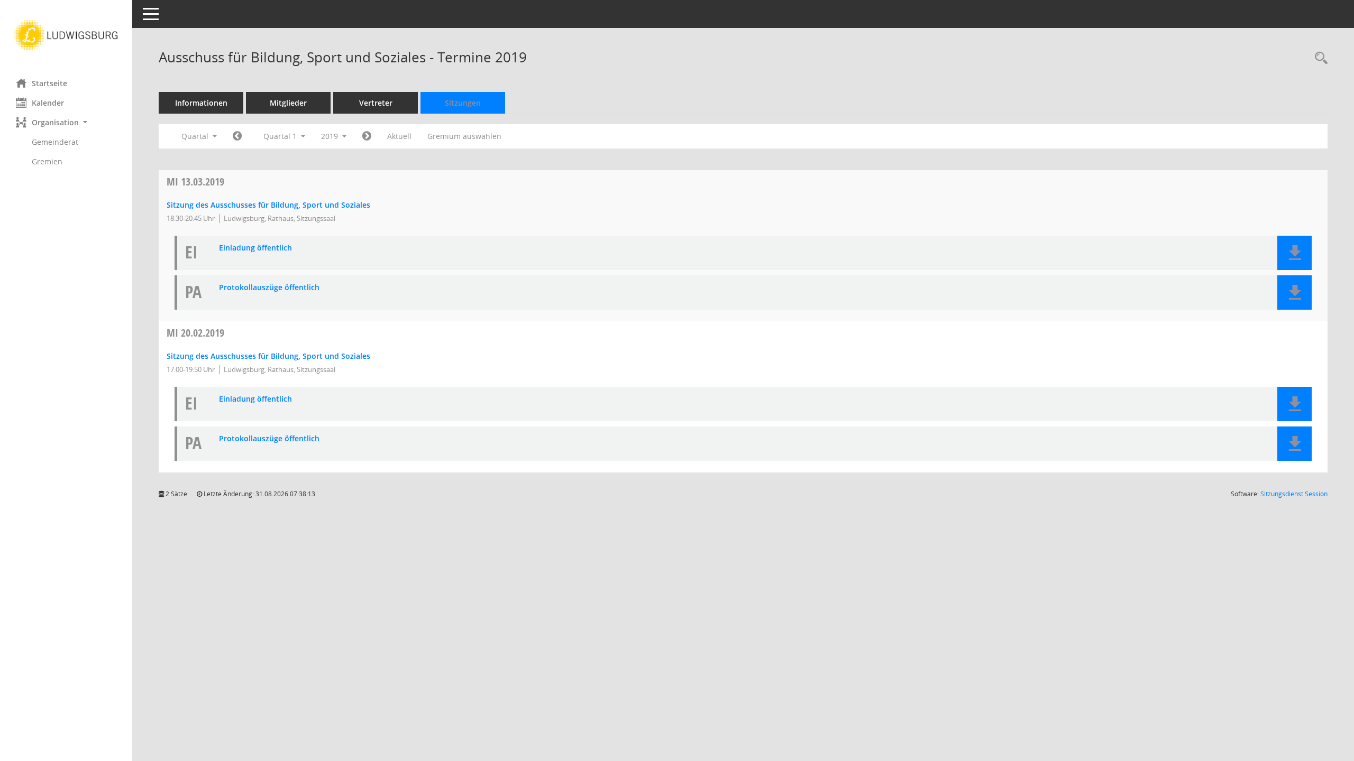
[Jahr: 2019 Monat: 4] (366, 136)
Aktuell (399, 136)
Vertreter (375, 103)
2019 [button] (330, 136)
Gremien (47, 161)
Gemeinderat (55, 142)
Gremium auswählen (464, 136)
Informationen (201, 103)
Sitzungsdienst (1294, 493)
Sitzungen (463, 103)
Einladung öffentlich (255, 248)
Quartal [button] (196, 136)
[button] (66, 122)
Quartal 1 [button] (281, 136)
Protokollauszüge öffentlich (269, 287)
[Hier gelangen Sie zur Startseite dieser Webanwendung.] (66, 35)
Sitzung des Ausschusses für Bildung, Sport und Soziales (268, 205)
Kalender (48, 103)
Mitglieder (288, 103)
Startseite (49, 83)
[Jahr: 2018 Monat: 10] (237, 136)
